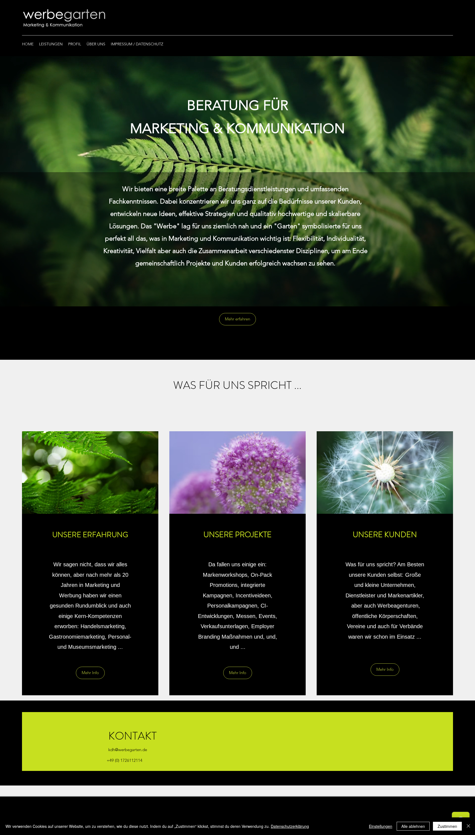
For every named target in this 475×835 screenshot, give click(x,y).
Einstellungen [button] (380, 826)
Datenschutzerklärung (290, 826)
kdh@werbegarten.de (127, 749)
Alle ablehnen (413, 826)
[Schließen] (468, 826)
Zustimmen (447, 826)
